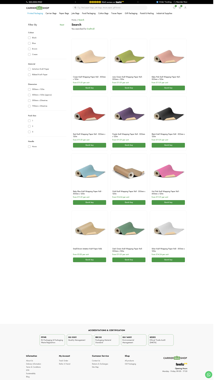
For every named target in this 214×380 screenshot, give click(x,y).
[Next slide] (138, 2)
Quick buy (89, 88)
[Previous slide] (75, 2)
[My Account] (185, 7)
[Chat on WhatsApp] (208, 374)
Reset (62, 25)
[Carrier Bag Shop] (37, 7)
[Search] (76, 7)
